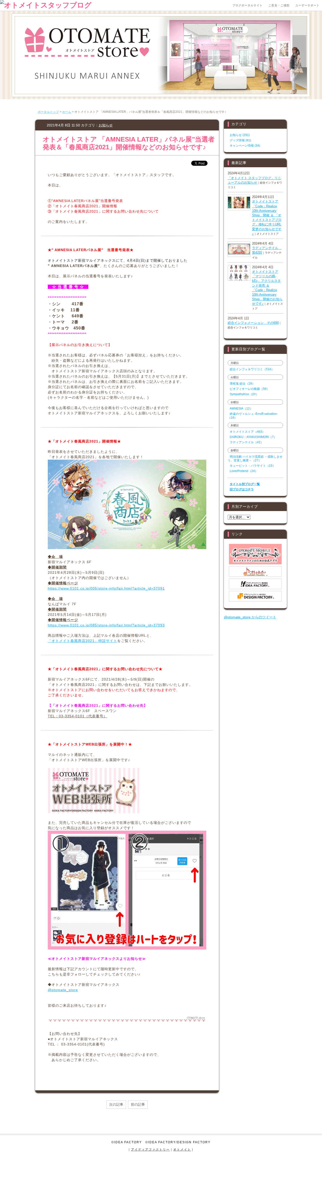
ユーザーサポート (307, 5)
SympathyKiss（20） (244, 394)
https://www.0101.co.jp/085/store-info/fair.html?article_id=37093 (106, 625)
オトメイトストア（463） (247, 431)
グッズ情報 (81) (240, 140)
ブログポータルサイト (247, 5)
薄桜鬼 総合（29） (242, 383)
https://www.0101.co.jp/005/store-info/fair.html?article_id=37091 (106, 588)
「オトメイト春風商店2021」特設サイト (82, 641)
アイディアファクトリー (150, 1149)
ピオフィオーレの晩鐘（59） (249, 389)
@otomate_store (63, 990)
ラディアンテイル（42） (246, 442)
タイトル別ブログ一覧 (245, 484)
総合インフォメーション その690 (253, 323)
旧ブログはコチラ (242, 489)
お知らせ (106, 125)
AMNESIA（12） (241, 408)
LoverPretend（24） (244, 471)
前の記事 (138, 1104)
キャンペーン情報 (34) (245, 145)
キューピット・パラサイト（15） (252, 465)
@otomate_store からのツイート (250, 617)
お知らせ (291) (240, 135)
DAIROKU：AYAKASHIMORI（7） (253, 437)
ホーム (66, 112)
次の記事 (116, 1104)
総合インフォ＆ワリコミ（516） (252, 369)
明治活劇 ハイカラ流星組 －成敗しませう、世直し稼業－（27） (255, 458)
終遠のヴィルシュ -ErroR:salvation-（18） (253, 415)
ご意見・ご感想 (279, 5)
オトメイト (182, 1149)
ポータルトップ (48, 112)
